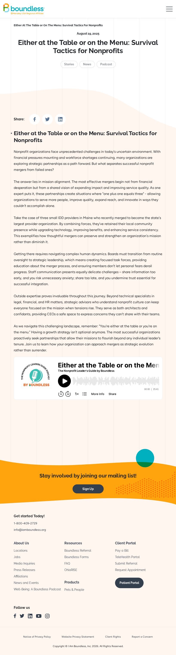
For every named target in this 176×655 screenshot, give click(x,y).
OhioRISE (70, 570)
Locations (20, 550)
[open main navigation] (169, 9)
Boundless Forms (76, 557)
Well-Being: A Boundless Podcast (37, 589)
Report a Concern (142, 636)
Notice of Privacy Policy (37, 636)
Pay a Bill (122, 550)
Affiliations (21, 576)
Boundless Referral (77, 550)
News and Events (26, 583)
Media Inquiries (24, 563)
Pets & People (74, 589)
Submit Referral (126, 563)
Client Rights (113, 636)
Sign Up (88, 489)
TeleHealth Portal (127, 557)
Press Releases (24, 570)
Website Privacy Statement (78, 636)
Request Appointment (130, 570)
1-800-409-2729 (25, 523)
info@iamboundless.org (30, 530)
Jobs (17, 557)
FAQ (67, 563)
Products (71, 582)
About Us (21, 543)
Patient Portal (129, 583)
